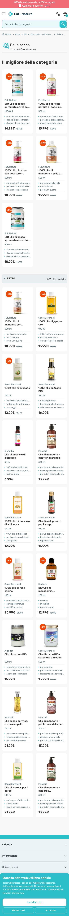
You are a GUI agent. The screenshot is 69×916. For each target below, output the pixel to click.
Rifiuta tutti (18, 910)
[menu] (4, 13)
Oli (25, 34)
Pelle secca (60, 34)
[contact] (58, 14)
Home (8, 34)
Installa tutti (34, 902)
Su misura (50, 910)
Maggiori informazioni (13, 893)
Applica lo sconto (36, 5)
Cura (17, 34)
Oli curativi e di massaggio (42, 34)
